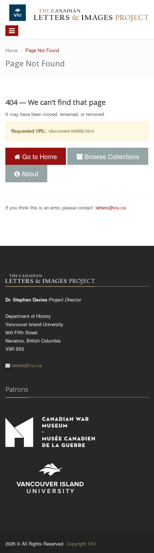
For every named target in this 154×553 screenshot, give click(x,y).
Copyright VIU (81, 543)
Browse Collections (111, 156)
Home (11, 50)
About (29, 173)
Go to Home (38, 156)
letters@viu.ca (111, 207)
